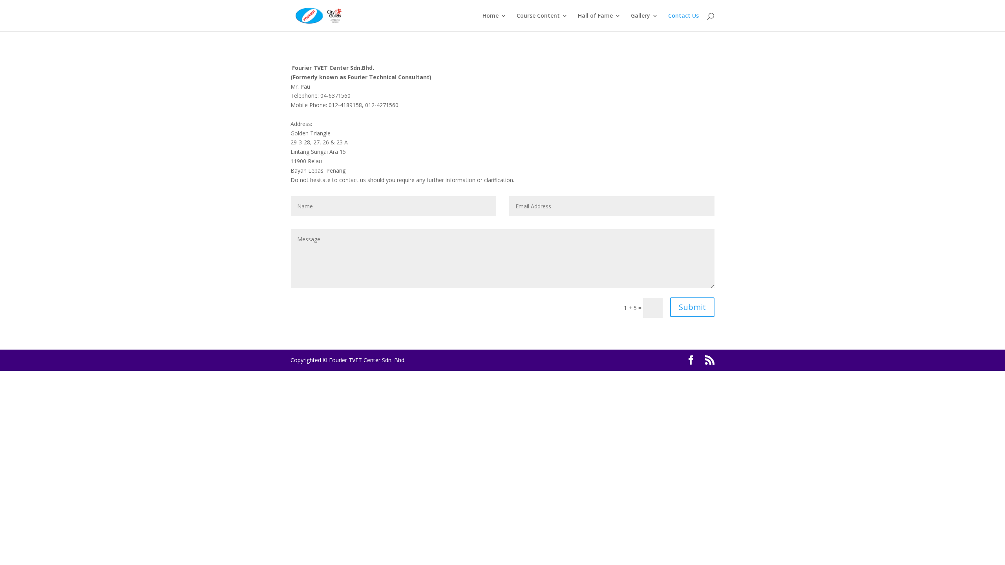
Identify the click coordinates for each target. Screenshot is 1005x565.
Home (490, 16)
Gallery (640, 16)
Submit (692, 307)
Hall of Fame (595, 16)
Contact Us (683, 16)
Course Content (538, 16)
